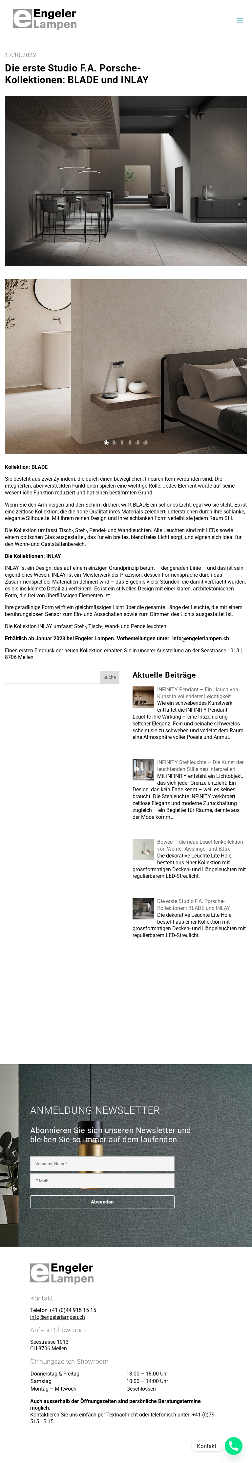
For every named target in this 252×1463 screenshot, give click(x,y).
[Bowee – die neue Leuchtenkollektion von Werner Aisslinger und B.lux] (145, 860)
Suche (109, 677)
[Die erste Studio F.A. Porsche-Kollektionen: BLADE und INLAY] (145, 919)
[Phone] (233, 1446)
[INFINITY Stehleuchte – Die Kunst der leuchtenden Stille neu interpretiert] (145, 780)
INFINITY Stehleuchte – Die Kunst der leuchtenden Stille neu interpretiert (200, 765)
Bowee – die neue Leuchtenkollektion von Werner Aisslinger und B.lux (200, 845)
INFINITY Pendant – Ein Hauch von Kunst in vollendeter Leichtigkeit (197, 693)
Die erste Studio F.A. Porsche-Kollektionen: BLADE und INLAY (193, 904)
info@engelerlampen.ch (57, 1317)
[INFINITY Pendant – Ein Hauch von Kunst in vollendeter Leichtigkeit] (145, 707)
